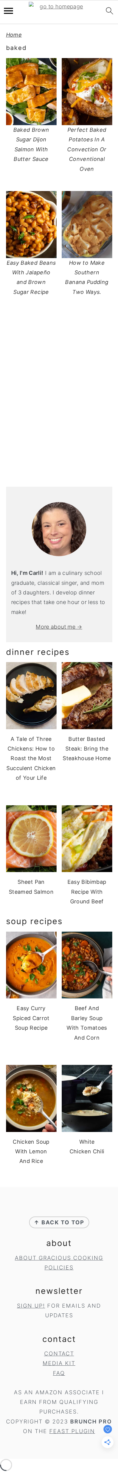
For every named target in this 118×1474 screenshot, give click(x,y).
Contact (59, 1353)
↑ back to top (59, 1222)
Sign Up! (31, 1306)
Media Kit (59, 1363)
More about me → (59, 627)
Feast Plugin (72, 1431)
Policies (59, 1267)
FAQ (59, 1373)
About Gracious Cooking (59, 1258)
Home (14, 35)
